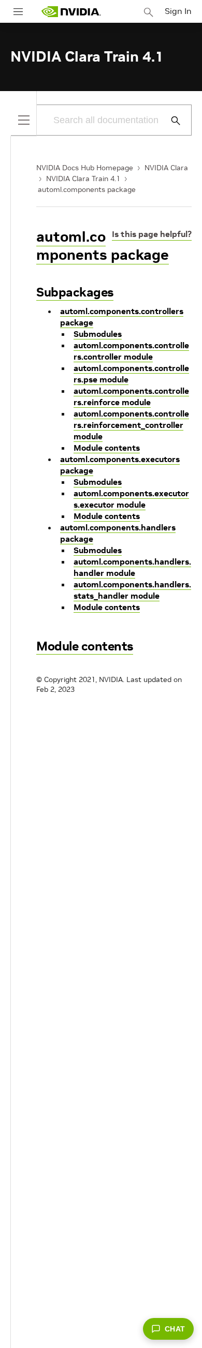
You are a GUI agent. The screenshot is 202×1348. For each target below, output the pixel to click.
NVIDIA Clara (166, 167)
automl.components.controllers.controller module (131, 351)
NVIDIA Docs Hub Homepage (84, 167)
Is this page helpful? (152, 234)
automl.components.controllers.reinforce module (131, 396)
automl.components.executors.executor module (131, 499)
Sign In (178, 11)
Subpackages (74, 292)
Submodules (98, 334)
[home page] (70, 11)
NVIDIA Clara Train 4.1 (83, 178)
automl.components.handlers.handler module (132, 567)
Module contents (107, 447)
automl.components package (87, 189)
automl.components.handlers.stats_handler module (132, 590)
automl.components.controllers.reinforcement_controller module (131, 424)
